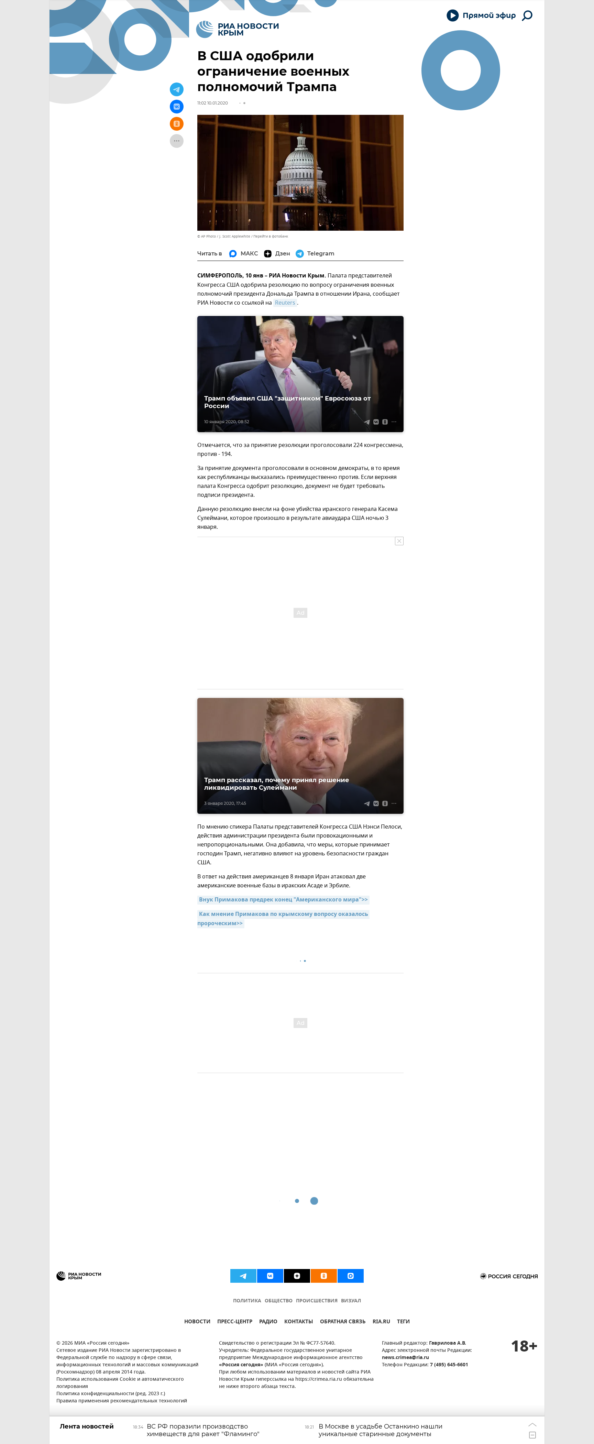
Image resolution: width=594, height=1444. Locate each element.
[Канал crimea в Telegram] (243, 1276)
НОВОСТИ (197, 1322)
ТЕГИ (403, 1322)
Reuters (285, 303)
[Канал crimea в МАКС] (351, 1276)
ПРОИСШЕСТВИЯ (317, 1301)
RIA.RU (381, 1322)
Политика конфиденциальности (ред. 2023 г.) (110, 1394)
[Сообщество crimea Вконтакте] (270, 1276)
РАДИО (268, 1322)
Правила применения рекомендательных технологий (121, 1401)
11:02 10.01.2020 (212, 103)
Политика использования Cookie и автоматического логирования (120, 1383)
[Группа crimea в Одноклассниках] (324, 1276)
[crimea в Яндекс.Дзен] (297, 1276)
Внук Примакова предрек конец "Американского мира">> (283, 900)
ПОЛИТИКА (247, 1301)
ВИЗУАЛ (351, 1301)
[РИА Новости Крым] (237, 29)
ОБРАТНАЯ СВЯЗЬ (343, 1322)
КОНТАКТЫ (298, 1322)
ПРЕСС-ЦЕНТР (234, 1322)
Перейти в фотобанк (270, 236)
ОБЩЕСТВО (279, 1301)
